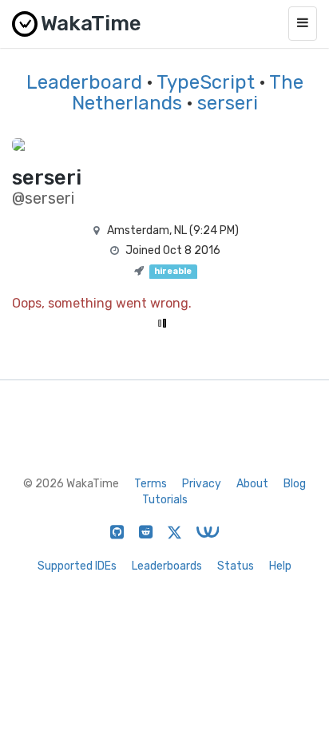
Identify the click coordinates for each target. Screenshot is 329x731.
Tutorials (165, 500)
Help (280, 566)
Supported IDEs (77, 566)
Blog (294, 484)
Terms (150, 484)
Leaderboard (84, 82)
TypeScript (206, 82)
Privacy (201, 484)
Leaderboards (167, 566)
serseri (227, 103)
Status (235, 566)
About (252, 484)
